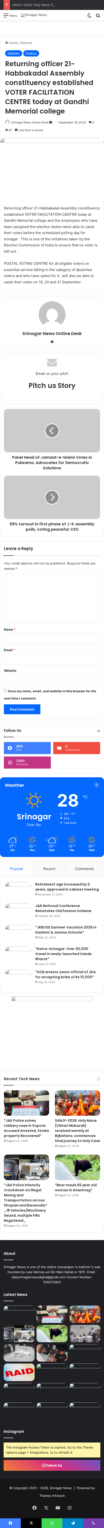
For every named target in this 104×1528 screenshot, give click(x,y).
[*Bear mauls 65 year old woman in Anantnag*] (77, 1167)
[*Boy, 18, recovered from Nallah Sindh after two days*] (84, 1333)
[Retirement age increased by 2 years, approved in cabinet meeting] (18, 891)
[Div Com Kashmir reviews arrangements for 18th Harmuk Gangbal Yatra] (52, 1411)
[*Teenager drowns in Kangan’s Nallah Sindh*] (84, 1411)
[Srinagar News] (34, 15)
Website (10, 670)
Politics (31, 53)
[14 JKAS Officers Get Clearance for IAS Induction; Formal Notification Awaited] (84, 1353)
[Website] (52, 342)
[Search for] (98, 17)
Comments (84, 868)
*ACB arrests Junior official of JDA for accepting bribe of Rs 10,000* (65, 974)
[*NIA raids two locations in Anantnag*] (19, 1372)
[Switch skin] (89, 17)
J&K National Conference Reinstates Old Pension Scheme (63, 908)
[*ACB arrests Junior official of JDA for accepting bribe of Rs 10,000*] (18, 979)
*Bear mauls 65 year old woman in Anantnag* (76, 1187)
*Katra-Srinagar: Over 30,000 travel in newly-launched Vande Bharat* (63, 953)
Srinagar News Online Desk (29, 122)
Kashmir (26, 43)
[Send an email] (50, 122)
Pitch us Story (52, 385)
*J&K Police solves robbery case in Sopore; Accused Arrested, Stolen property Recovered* (26, 1128)
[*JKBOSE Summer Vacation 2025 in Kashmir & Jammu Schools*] (18, 934)
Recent (49, 868)
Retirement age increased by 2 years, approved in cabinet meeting (67, 887)
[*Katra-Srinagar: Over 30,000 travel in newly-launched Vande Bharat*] (18, 955)
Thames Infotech (52, 1496)
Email (9, 650)
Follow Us (53, 1465)
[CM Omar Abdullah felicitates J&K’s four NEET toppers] (19, 1411)
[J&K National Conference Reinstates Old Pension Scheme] (18, 912)
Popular (16, 868)
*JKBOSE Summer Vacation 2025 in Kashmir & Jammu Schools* (66, 930)
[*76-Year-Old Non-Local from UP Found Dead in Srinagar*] (19, 1353)
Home (13, 43)
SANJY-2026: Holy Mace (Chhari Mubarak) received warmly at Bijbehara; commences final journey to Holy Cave (77, 1130)
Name (9, 629)
